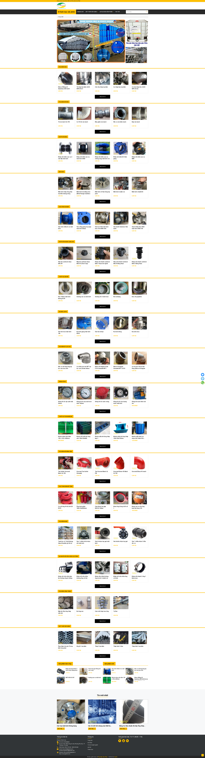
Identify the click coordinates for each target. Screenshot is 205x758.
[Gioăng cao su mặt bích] (84, 680)
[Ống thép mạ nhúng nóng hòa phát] (136, 54)
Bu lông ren (80, 611)
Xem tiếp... (61, 728)
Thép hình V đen (118, 646)
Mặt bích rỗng (12, 749)
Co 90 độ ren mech (82, 122)
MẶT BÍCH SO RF (70, 677)
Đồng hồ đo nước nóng (102, 401)
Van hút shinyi (99, 331)
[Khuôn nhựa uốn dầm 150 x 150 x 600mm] (107, 680)
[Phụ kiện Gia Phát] (61, 5)
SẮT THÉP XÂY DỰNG (91, 11)
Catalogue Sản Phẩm (106, 11)
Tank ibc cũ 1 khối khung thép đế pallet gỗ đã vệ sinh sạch (65, 543)
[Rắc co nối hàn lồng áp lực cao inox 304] (130, 671)
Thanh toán (90, 749)
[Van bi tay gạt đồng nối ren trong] (84, 671)
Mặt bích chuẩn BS (137, 192)
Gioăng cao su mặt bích (84, 296)
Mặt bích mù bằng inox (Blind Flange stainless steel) (83, 193)
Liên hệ (89, 747)
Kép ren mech (136, 122)
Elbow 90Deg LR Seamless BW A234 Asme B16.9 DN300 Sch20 (141, 679)
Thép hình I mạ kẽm (137, 646)
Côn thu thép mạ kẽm (101, 87)
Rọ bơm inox (135, 331)
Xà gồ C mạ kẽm (81, 646)
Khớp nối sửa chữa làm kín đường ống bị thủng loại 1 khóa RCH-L (65, 578)
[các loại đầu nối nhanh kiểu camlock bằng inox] (91, 39)
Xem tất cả (102, 96)
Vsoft (115, 756)
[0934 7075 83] (202, 382)
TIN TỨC (117, 11)
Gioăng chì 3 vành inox (102, 296)
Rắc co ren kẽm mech (119, 122)
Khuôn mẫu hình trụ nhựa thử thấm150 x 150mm (138, 438)
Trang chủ (80, 11)
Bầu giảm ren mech (100, 122)
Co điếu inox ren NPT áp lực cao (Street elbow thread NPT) (84, 368)
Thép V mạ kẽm (99, 646)
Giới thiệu (90, 742)
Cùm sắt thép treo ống (102, 611)
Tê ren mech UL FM (64, 122)
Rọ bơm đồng (117, 331)
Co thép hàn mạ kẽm (119, 87)
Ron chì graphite (137, 296)
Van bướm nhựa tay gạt (120, 541)
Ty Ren (115, 611)
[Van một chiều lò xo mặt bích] (107, 671)
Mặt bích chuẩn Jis (119, 192)
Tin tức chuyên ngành (93, 745)
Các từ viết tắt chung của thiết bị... (100, 726)
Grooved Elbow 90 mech (139, 471)
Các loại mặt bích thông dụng (67, 726)
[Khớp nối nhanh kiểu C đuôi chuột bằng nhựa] (61, 671)
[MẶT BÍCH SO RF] (61, 680)
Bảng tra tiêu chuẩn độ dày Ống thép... (132, 726)
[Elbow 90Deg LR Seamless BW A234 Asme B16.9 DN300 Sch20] (130, 680)
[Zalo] (202, 378)
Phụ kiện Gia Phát (102, 756)
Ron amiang (117, 296)
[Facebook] (202, 374)
